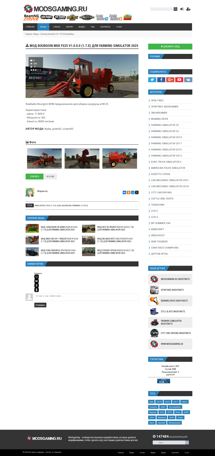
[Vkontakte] (188, 79)
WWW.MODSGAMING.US (172, 344)
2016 (171, 417)
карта (184, 402)
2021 (152, 417)
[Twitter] (152, 79)
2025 (59, 205)
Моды (36, 34)
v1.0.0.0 (84, 205)
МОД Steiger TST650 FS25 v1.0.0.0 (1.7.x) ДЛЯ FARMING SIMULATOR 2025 (115, 251)
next (152, 423)
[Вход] (181, 10)
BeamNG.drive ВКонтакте (174, 300)
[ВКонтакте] (124, 192)
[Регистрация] (188, 10)
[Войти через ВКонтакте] (36, 281)
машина (162, 417)
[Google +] (170, 79)
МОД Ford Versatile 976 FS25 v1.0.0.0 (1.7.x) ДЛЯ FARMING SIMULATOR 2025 (58, 251)
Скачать (34, 176)
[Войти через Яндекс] (36, 285)
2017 (175, 402)
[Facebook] (161, 79)
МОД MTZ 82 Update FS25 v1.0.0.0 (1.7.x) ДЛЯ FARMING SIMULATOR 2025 (115, 228)
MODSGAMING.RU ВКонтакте (175, 279)
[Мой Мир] (132, 192)
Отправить (40, 305)
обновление (174, 423)
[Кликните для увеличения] (44, 158)
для (151, 402)
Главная (28, 34)
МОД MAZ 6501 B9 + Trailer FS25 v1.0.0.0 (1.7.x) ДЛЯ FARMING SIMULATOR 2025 (59, 240)
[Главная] (77, 19)
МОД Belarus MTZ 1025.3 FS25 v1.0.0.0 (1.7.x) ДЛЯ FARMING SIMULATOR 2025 (115, 240)
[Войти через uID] (36, 277)
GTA (162, 412)
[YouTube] (179, 79)
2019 (159, 402)
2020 (186, 412)
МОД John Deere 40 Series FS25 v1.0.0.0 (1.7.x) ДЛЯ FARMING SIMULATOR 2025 (59, 228)
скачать (153, 407)
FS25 (48, 205)
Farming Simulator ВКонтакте (171, 322)
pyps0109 (170, 375)
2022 (167, 402)
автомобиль (175, 407)
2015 (169, 412)
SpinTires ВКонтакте (172, 290)
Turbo (180, 417)
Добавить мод (171, 46)
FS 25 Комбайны (67, 34)
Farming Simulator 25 (49, 34)
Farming (76, 205)
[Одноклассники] (128, 192)
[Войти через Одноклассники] (36, 290)
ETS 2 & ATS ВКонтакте (173, 311)
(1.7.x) (53, 205)
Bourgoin (66, 205)
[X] (137, 192)
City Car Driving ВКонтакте (176, 333)
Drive (178, 412)
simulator (40, 205)
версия (153, 412)
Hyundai (161, 423)
